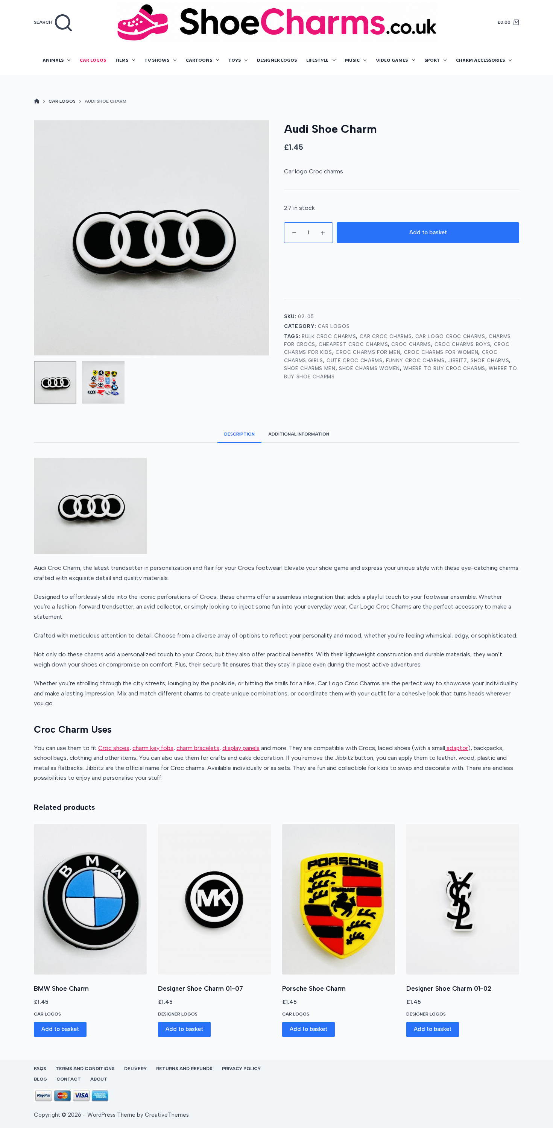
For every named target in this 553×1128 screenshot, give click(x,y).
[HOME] (37, 102)
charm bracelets (197, 747)
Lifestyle (317, 60)
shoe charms (490, 360)
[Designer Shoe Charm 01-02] (462, 899)
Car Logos (93, 60)
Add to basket (428, 232)
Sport (432, 60)
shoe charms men (310, 368)
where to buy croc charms (444, 368)
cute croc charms (354, 360)
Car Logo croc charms (450, 336)
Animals (53, 60)
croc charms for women (441, 352)
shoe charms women (369, 368)
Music (352, 60)
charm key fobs (152, 747)
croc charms (411, 344)
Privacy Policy (241, 1068)
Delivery (135, 1068)
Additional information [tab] (298, 434)
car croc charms (386, 336)
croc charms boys (462, 344)
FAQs (40, 1068)
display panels (241, 747)
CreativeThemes (167, 1114)
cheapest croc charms (353, 344)
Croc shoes (113, 747)
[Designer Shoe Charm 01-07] (214, 899)
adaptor (456, 747)
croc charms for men (368, 352)
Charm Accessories (480, 60)
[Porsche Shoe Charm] (338, 899)
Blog (40, 1079)
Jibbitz (457, 360)
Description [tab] (239, 434)
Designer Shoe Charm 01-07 (200, 988)
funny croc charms (415, 360)
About (98, 1079)
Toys (234, 60)
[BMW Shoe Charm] (90, 899)
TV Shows (156, 60)
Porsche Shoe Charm (314, 988)
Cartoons (199, 60)
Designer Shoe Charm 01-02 (448, 988)
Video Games (392, 60)
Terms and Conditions (85, 1068)
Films (121, 60)
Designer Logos (277, 60)
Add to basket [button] (60, 1029)
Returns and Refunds (184, 1068)
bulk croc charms (329, 336)
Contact (68, 1079)
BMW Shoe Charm (61, 988)
